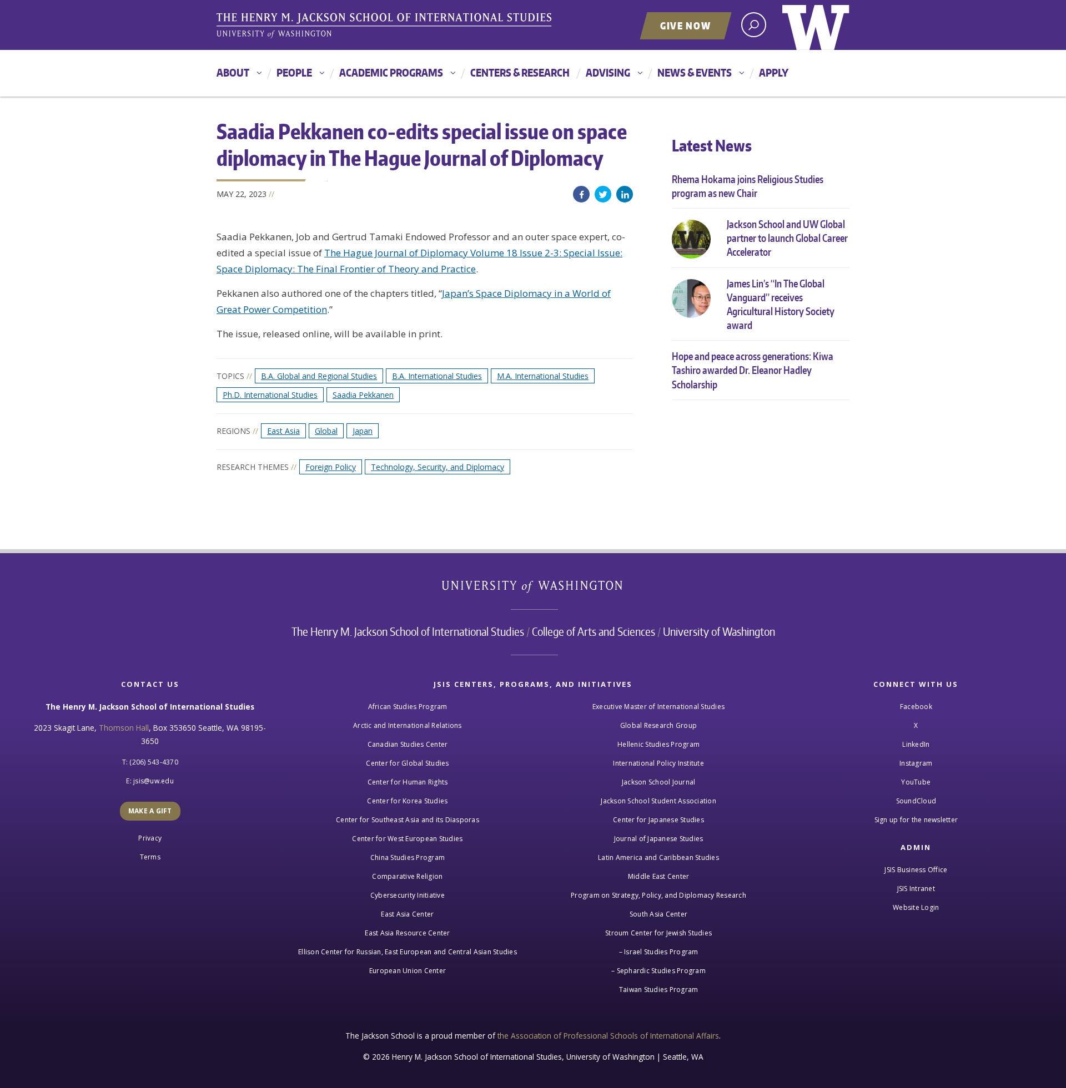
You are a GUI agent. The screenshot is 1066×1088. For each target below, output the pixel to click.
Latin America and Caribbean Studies (658, 857)
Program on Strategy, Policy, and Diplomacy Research (658, 895)
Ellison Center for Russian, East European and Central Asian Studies (407, 952)
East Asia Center (407, 914)
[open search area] (753, 24)
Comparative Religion (407, 876)
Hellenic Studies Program (658, 744)
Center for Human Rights (408, 782)
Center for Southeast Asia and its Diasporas (407, 819)
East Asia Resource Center (407, 933)
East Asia (283, 431)
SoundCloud (916, 801)
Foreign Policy (330, 467)
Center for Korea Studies (407, 801)
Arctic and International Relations (407, 725)
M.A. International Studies (543, 376)
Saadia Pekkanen (363, 394)
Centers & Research (520, 72)
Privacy (150, 838)
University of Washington (815, 25)
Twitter (603, 194)
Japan (363, 431)
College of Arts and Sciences (593, 631)
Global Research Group (658, 725)
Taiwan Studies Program (658, 989)
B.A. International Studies (437, 376)
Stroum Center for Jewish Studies (658, 933)
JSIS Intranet (916, 888)
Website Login (916, 907)
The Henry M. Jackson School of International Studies (407, 631)
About (233, 72)
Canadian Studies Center (408, 744)
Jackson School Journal (659, 782)
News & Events (694, 72)
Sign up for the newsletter (916, 819)
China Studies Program (407, 857)
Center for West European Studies (407, 838)
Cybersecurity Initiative (407, 895)
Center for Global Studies (407, 763)
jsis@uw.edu (153, 781)
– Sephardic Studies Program (658, 970)
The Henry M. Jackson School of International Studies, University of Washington (386, 26)
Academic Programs (391, 72)
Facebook (581, 194)
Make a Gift (150, 811)
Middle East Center (659, 876)
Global (326, 431)
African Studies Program (407, 706)
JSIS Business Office (915, 869)
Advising (608, 72)
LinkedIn (624, 194)
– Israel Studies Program (658, 952)
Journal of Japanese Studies (658, 838)
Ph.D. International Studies (270, 394)
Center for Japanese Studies (658, 819)
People (294, 72)
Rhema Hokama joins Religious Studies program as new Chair (747, 186)
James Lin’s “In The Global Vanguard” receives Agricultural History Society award (780, 304)
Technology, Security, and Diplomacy (437, 467)
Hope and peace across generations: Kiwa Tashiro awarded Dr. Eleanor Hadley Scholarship (752, 370)
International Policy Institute (658, 763)
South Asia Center (658, 914)
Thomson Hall (124, 727)
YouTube (916, 782)
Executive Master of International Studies (658, 706)
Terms (150, 857)
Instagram (915, 763)
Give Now (685, 25)
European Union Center (407, 970)
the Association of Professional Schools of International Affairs (608, 1035)
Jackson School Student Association (658, 801)
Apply (773, 72)
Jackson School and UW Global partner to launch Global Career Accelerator (787, 237)
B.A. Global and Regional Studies (319, 376)
